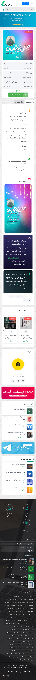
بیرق (12, 614)
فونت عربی (17, 642)
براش (31, 614)
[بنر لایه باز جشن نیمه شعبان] (18, 45)
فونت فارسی (30, 645)
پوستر (14, 617)
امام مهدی (19, 296)
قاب (21, 645)
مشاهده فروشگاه (17, 377)
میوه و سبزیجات (14, 657)
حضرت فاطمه (29, 630)
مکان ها (19, 654)
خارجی (10, 633)
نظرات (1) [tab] (17, 102)
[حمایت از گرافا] (18, 393)
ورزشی (31, 660)
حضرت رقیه (30, 627)
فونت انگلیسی (29, 642)
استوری (31, 602)
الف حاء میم (7, 73)
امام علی (13, 608)
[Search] (7, 9)
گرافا (18, 285)
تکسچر (21, 623)
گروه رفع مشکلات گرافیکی (24, 544)
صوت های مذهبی (26, 547)
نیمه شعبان (27, 300)
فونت (12, 639)
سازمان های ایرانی (18, 636)
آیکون (31, 596)
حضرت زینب (19, 627)
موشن (25, 657)
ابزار (25, 596)
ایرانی (12, 611)
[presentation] (4, 330)
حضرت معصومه (29, 633)
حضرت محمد (17, 630)
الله (8, 602)
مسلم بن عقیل (29, 654)
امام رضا (31, 608)
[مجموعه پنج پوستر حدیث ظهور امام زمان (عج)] (10, 323)
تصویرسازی (30, 623)
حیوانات (18, 633)
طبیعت (20, 639)
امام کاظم (30, 611)
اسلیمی (23, 602)
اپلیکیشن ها (15, 596)
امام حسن (21, 605)
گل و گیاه (30, 648)
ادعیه (31, 599)
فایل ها (27, 18)
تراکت (20, 620)
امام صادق (22, 608)
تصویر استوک (11, 620)
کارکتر (13, 645)
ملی (32, 657)
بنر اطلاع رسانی (13, 18)
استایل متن (15, 599)
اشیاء (14, 602)
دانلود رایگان (16, 95)
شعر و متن (30, 639)
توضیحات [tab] (29, 102)
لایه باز (21, 18)
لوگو (14, 648)
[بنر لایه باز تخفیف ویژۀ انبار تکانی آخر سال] (26, 323)
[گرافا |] (8, 3)
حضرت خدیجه (10, 623)
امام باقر (31, 605)
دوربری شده (30, 636)
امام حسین (12, 605)
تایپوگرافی (30, 620)
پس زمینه (23, 617)
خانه (32, 18)
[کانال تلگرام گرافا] (18, 448)
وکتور (23, 660)
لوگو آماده (30, 651)
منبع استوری (28, 551)
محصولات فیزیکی (18, 651)
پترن (31, 617)
